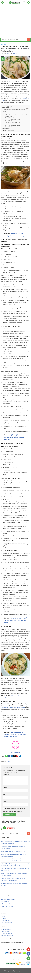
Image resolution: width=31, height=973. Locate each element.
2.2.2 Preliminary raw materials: (14, 125)
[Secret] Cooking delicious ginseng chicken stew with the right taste (15, 734)
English (23, 1)
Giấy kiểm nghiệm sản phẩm (8, 899)
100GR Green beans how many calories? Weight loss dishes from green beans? (15, 842)
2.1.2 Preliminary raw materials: (14, 119)
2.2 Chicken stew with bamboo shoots (13, 122)
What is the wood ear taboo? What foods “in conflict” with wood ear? (15, 869)
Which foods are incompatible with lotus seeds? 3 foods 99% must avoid (14, 855)
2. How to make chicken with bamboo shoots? (14, 113)
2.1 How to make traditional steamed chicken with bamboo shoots (16, 115)
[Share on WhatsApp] (6, 756)
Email (4, 794)
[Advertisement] (15, 21)
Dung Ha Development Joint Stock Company (13, 707)
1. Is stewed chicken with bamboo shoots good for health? (15, 110)
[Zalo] (28, 963)
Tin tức (3, 44)
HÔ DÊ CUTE (15, 53)
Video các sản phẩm (6, 903)
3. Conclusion (6, 128)
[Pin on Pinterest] (17, 756)
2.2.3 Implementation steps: (13, 126)
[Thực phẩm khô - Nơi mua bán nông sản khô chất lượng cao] (15, 2)
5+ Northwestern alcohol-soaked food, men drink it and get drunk (14, 884)
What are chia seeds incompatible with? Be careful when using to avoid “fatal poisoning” (14, 860)
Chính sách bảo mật (6, 929)
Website (5, 801)
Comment (6, 774)
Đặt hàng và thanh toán (6, 933)
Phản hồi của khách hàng (7, 906)
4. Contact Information (8, 130)
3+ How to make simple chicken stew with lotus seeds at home (15, 620)
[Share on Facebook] (9, 756)
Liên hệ (3, 916)
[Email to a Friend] (14, 756)
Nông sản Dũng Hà (18, 971)
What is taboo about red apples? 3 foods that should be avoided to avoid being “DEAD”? (15, 865)
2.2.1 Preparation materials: (13, 123)
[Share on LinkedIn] (20, 756)
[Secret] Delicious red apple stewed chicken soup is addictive (15, 437)
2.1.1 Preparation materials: (13, 117)
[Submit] (28, 39)
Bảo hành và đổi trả (5, 931)
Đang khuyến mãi (5, 920)
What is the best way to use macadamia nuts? (13, 851)
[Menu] (2, 2)
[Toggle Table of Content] (26, 107)
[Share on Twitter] (12, 756)
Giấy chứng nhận (5, 901)
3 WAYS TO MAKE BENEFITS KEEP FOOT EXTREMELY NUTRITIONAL (13, 879)
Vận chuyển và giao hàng (7, 935)
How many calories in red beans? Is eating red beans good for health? (15, 847)
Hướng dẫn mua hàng (6, 922)
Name (5, 787)
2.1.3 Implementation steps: (13, 120)
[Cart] (28, 2)
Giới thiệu (3, 918)
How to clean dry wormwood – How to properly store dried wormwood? (15, 874)
